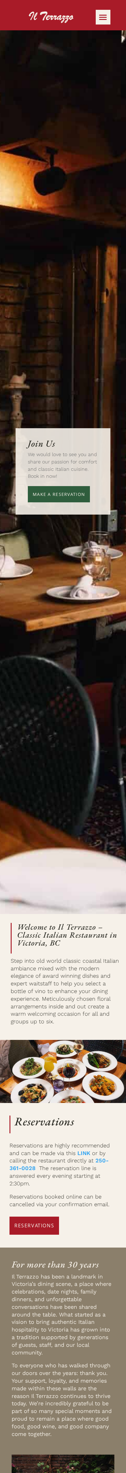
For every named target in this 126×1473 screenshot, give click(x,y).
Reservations (34, 1225)
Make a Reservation (59, 494)
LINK (83, 1153)
